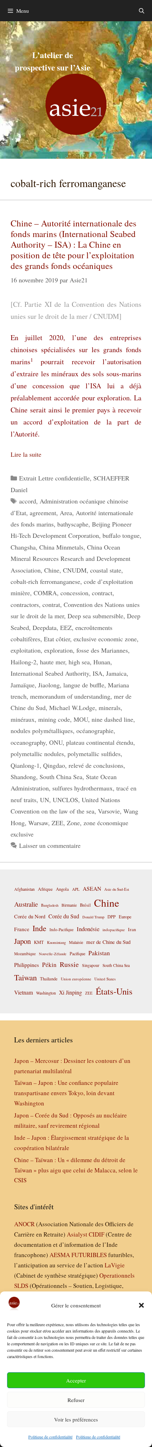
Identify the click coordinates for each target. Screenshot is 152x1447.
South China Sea (61, 776)
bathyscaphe (72, 524)
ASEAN (92, 888)
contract (102, 593)
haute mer (52, 662)
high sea (79, 662)
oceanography (28, 742)
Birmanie (69, 905)
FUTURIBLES (89, 1255)
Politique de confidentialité (50, 1437)
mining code (54, 719)
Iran (132, 929)
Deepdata (45, 627)
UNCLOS (65, 799)
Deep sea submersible (95, 616)
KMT (39, 942)
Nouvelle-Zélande (52, 953)
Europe (125, 917)
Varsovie (109, 811)
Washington (46, 993)
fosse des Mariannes (102, 650)
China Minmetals (61, 547)
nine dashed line (112, 719)
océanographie (94, 730)
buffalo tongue (121, 535)
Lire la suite (26, 454)
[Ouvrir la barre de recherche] (141, 10)
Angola (62, 889)
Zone (73, 822)
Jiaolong (49, 685)
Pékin (49, 965)
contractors (25, 604)
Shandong (23, 776)
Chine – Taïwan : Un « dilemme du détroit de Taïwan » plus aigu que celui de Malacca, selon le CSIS (76, 1170)
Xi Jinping (70, 992)
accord (27, 501)
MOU (81, 719)
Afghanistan (24, 889)
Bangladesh (49, 905)
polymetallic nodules (37, 753)
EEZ (66, 627)
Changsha (23, 547)
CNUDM (75, 570)
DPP (111, 916)
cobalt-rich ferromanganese (45, 581)
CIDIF (96, 1234)
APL (76, 889)
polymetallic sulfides (94, 753)
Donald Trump (93, 916)
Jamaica (116, 673)
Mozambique (25, 953)
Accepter (76, 1380)
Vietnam (23, 992)
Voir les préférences (76, 1419)
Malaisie (76, 942)
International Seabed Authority (50, 673)
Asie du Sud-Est (116, 889)
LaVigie (115, 1265)
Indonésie (88, 929)
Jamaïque (23, 685)
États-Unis (114, 991)
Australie (26, 904)
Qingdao (54, 765)
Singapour (90, 965)
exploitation (26, 650)
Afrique (45, 889)
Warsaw (38, 822)
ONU (56, 742)
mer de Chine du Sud (108, 941)
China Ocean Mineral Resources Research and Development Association (70, 558)
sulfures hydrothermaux (82, 788)
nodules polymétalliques (42, 730)
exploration (58, 650)
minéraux (23, 719)
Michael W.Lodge (72, 707)
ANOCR (24, 1224)
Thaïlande (49, 978)
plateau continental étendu (99, 742)
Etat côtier (57, 639)
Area (66, 512)
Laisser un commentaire (50, 845)
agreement (43, 512)
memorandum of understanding (70, 696)
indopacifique (114, 929)
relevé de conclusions (96, 765)
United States (105, 978)
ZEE (57, 822)
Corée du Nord (29, 916)
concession (74, 593)
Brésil (85, 905)
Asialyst (77, 1234)
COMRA (45, 593)
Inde (39, 928)
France (21, 929)
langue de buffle (83, 685)
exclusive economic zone (105, 639)
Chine (51, 570)
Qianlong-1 (25, 765)
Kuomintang (56, 942)
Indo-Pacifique (61, 929)
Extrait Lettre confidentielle (54, 478)
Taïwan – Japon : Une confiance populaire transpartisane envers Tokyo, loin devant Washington (66, 1093)
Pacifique (77, 953)
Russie (69, 964)
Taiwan (25, 977)
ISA (98, 673)
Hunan (101, 662)
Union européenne (76, 978)
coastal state (105, 570)
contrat (51, 604)
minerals (110, 707)
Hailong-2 (23, 662)
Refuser (76, 1399)
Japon (22, 941)
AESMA (59, 1255)
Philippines (26, 964)
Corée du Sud (63, 916)
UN (44, 799)
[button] (141, 1305)
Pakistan (99, 953)
